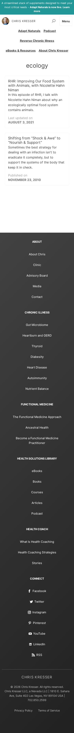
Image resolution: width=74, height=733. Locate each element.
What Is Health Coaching (37, 542)
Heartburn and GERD (37, 335)
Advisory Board (37, 275)
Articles (37, 503)
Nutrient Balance (37, 389)
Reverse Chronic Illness (37, 41)
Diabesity (37, 357)
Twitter (39, 601)
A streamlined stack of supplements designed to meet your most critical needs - (37, 7)
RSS (39, 655)
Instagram (39, 612)
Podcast (50, 31)
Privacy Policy (23, 710)
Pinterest (39, 623)
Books (37, 481)
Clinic (37, 265)
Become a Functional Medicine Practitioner (37, 440)
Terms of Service (49, 710)
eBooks (37, 471)
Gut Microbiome (37, 325)
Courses (37, 492)
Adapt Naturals (29, 31)
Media (37, 286)
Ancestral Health (37, 427)
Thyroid (37, 346)
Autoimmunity (37, 378)
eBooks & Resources (21, 50)
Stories (37, 563)
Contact (37, 297)
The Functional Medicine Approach (37, 417)
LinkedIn (39, 644)
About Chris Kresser (53, 50)
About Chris (37, 254)
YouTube (39, 633)
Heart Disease (37, 367)
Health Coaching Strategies (37, 552)
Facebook (39, 591)
